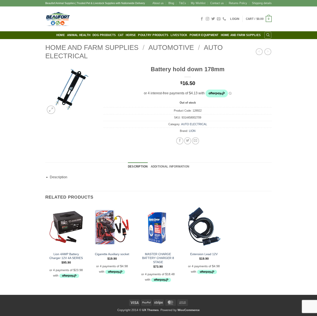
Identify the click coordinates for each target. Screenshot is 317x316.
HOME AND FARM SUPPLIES (241, 35)
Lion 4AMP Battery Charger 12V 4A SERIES (66, 256)
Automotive (171, 47)
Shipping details (262, 3)
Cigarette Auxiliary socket (112, 254)
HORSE (131, 35)
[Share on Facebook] (179, 140)
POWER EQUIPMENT (204, 35)
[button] (234, 19)
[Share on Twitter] (187, 140)
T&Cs (182, 3)
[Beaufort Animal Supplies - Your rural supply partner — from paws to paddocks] (88, 18)
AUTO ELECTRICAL (194, 124)
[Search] (267, 35)
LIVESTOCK (179, 35)
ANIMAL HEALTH (78, 35)
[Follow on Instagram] (207, 19)
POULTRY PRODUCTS (153, 35)
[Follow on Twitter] (213, 19)
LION (192, 131)
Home (60, 35)
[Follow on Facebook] (202, 19)
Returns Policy (238, 3)
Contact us (217, 3)
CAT (121, 35)
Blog (171, 3)
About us (158, 3)
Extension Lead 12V (204, 254)
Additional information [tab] (170, 166)
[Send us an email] (218, 19)
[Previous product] (267, 51)
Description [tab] (138, 166)
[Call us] (224, 19)
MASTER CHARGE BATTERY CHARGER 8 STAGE (158, 258)
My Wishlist (198, 3)
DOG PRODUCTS (104, 35)
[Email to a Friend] (195, 140)
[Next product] (259, 51)
